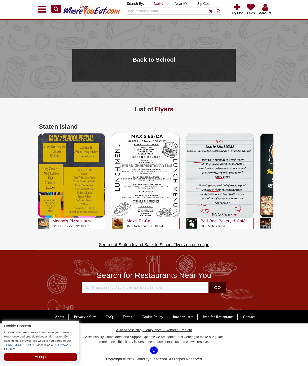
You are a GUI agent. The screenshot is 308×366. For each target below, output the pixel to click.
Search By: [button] (135, 4)
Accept (40, 357)
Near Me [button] (181, 4)
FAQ (109, 317)
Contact (249, 317)
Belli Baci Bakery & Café (223, 221)
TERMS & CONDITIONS (20, 345)
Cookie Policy (152, 317)
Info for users (183, 317)
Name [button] (158, 4)
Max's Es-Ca (138, 221)
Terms (127, 317)
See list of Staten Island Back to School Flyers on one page (154, 244)
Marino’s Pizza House (72, 221)
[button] (56, 9)
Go (217, 287)
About (59, 317)
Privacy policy (85, 317)
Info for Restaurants (218, 317)
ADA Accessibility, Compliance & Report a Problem (154, 330)
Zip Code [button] (204, 4)
